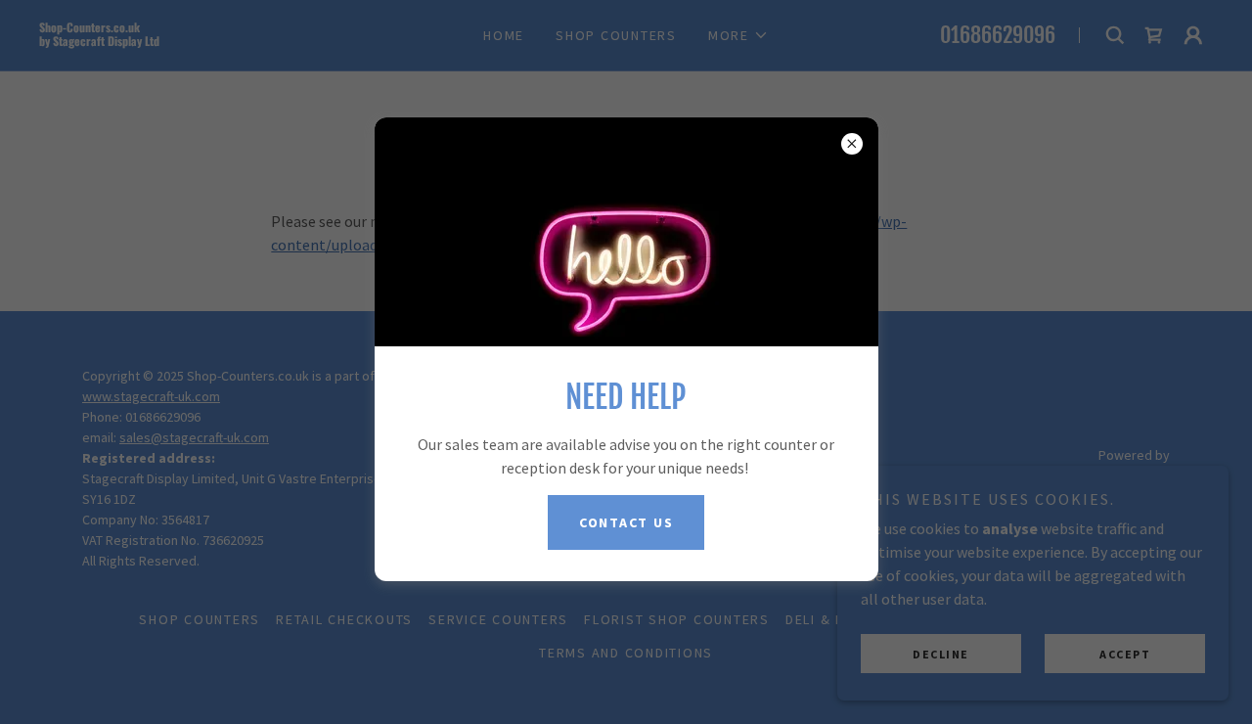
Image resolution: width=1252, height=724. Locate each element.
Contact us (626, 522)
